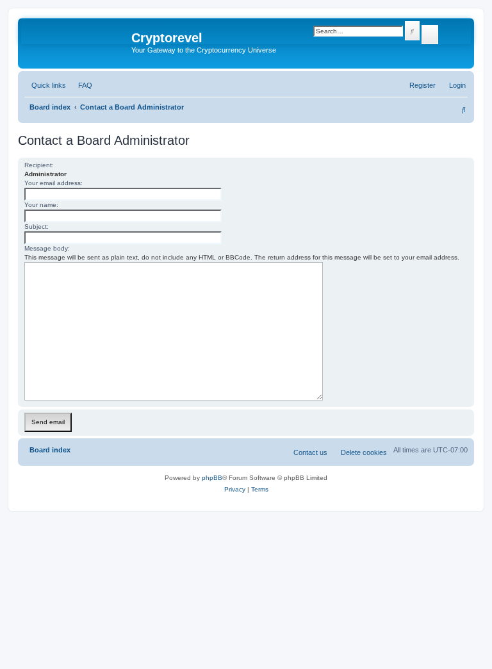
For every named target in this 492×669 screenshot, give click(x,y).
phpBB (212, 477)
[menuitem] (82, 85)
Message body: (47, 248)
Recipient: (39, 165)
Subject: (36, 226)
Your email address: (53, 182)
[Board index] (76, 41)
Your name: (41, 204)
